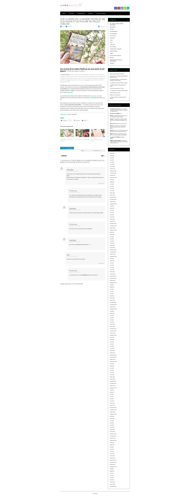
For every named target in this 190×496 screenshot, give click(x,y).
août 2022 (112, 258)
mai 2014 (112, 475)
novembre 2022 (113, 252)
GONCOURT (112, 44)
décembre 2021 (113, 276)
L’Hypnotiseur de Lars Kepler (82, 139)
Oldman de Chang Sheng (115, 94)
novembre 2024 (113, 199)
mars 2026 (112, 164)
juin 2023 (112, 236)
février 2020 (112, 324)
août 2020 (112, 311)
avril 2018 (112, 372)
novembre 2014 (113, 462)
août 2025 (112, 179)
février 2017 (112, 403)
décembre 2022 (113, 249)
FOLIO (111, 42)
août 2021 (112, 284)
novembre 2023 (113, 225)
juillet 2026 (112, 155)
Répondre (100, 183)
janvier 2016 (112, 431)
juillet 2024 (112, 208)
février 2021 (112, 298)
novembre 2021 (113, 278)
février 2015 (112, 455)
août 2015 (112, 442)
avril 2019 (112, 346)
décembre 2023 (113, 223)
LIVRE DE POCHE (113, 51)
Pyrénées (87, 79)
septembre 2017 (113, 387)
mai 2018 (112, 370)
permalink (103, 150)
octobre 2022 (112, 254)
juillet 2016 (112, 418)
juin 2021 (112, 289)
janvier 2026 (112, 168)
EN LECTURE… (113, 35)
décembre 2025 (113, 171)
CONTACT (90, 13)
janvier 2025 (112, 195)
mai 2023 (112, 238)
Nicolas (63, 26)
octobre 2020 (112, 306)
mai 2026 (112, 160)
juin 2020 (112, 315)
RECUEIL (112, 57)
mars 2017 (112, 401)
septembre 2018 (113, 361)
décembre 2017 (113, 381)
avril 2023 (112, 241)
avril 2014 (112, 477)
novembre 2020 (113, 304)
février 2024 (112, 219)
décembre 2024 (113, 197)
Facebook (115, 8)
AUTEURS (71, 13)
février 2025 (112, 192)
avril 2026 (112, 162)
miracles (68, 79)
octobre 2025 (112, 175)
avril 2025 (112, 188)
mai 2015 (112, 449)
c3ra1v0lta (70, 169)
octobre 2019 (112, 333)
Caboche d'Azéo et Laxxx (115, 92)
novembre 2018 (113, 357)
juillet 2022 (112, 260)
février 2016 (112, 429)
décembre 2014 (113, 460)
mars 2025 (112, 190)
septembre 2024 (113, 203)
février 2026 (112, 166)
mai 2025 (112, 186)
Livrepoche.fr (63, 114)
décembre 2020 (113, 302)
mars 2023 (112, 243)
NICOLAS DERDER (101, 13)
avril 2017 (112, 398)
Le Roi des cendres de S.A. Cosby (117, 88)
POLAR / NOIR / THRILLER (115, 55)
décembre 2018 (113, 355)
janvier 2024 (112, 221)
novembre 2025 (113, 173)
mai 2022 (112, 265)
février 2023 (112, 245)
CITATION (112, 29)
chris (68, 255)
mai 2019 (112, 344)
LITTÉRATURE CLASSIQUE (115, 49)
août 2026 (112, 153)
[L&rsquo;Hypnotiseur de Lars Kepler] (82, 133)
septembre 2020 (113, 309)
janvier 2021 (112, 300)
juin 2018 (112, 368)
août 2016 (112, 416)
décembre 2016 (113, 407)
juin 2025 (112, 184)
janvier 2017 (112, 405)
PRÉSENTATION (81, 13)
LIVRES (63, 13)
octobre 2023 (112, 227)
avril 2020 (112, 319)
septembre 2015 (113, 440)
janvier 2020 (112, 326)
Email (125, 8)
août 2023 (112, 232)
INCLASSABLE (113, 46)
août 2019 (112, 337)
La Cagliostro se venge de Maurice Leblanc (119, 82)
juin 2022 (112, 263)
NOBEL (111, 53)
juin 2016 (112, 420)
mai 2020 (112, 317)
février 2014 (112, 482)
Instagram (121, 8)
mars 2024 (112, 216)
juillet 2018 (112, 366)
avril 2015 (112, 451)
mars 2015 (112, 453)
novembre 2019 (113, 330)
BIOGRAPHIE (112, 27)
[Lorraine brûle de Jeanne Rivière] (98, 133)
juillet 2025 (112, 181)
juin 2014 (112, 473)
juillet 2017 (112, 392)
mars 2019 (112, 348)
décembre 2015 (113, 433)
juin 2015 (112, 447)
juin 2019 (112, 341)
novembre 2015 (113, 436)
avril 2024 (112, 214)
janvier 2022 (112, 274)
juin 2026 (112, 157)
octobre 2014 (112, 464)
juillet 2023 (112, 234)
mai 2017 (112, 396)
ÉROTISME (112, 38)
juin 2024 (112, 210)
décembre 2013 (113, 486)
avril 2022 (112, 267)
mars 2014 (112, 479)
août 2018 (112, 363)
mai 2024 (112, 212)
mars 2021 (112, 295)
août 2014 (112, 468)
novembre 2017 (113, 383)
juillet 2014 (112, 471)
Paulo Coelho (90, 150)
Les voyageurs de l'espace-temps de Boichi (118, 90)
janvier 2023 (112, 247)
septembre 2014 (113, 466)
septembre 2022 (113, 256)
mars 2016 (112, 427)
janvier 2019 (112, 352)
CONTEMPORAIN (69, 148)
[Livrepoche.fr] (71, 8)
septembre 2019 (113, 335)
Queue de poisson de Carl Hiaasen (117, 73)
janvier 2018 (112, 379)
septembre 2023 (113, 230)
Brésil (86, 150)
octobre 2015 (112, 438)
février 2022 (112, 271)
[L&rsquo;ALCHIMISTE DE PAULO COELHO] (67, 133)
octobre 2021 (112, 280)
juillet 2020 (112, 313)
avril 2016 (112, 425)
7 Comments (102, 26)
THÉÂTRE (112, 63)
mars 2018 (112, 374)
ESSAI (111, 40)
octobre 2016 (112, 411)
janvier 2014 (112, 484)
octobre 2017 (112, 385)
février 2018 (112, 376)
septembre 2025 (113, 177)
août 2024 (112, 206)
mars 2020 (112, 322)
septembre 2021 (113, 282)
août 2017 (112, 390)
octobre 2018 (112, 359)
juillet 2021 (112, 287)
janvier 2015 (112, 458)
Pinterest (118, 8)
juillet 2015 (112, 444)
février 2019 (112, 350)
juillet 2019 (112, 339)
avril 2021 (112, 293)
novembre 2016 (113, 409)
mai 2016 (112, 422)
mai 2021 (112, 291)
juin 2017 (112, 394)
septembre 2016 (113, 414)
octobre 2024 (112, 201)
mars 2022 (112, 269)
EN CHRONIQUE (113, 33)
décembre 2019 (113, 328)
